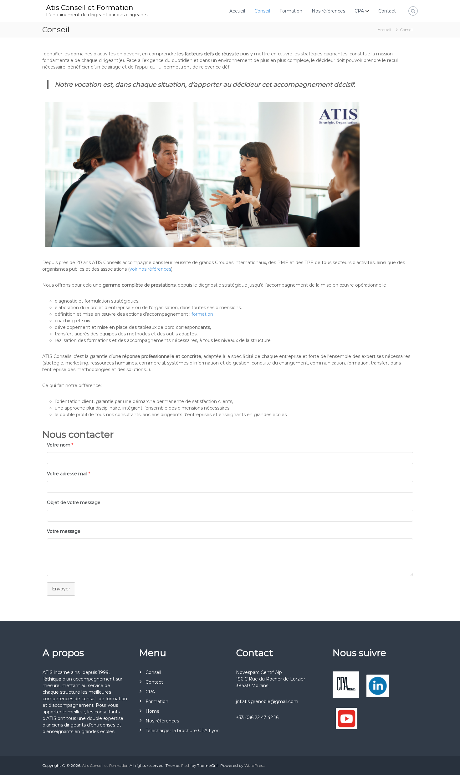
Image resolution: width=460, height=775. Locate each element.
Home (153, 711)
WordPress (254, 765)
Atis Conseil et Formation (89, 7)
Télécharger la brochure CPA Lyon (183, 730)
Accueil (237, 11)
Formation (290, 11)
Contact (387, 11)
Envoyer (61, 589)
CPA (359, 11)
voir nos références (150, 269)
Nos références (328, 11)
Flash (186, 765)
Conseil (262, 11)
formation (202, 314)
